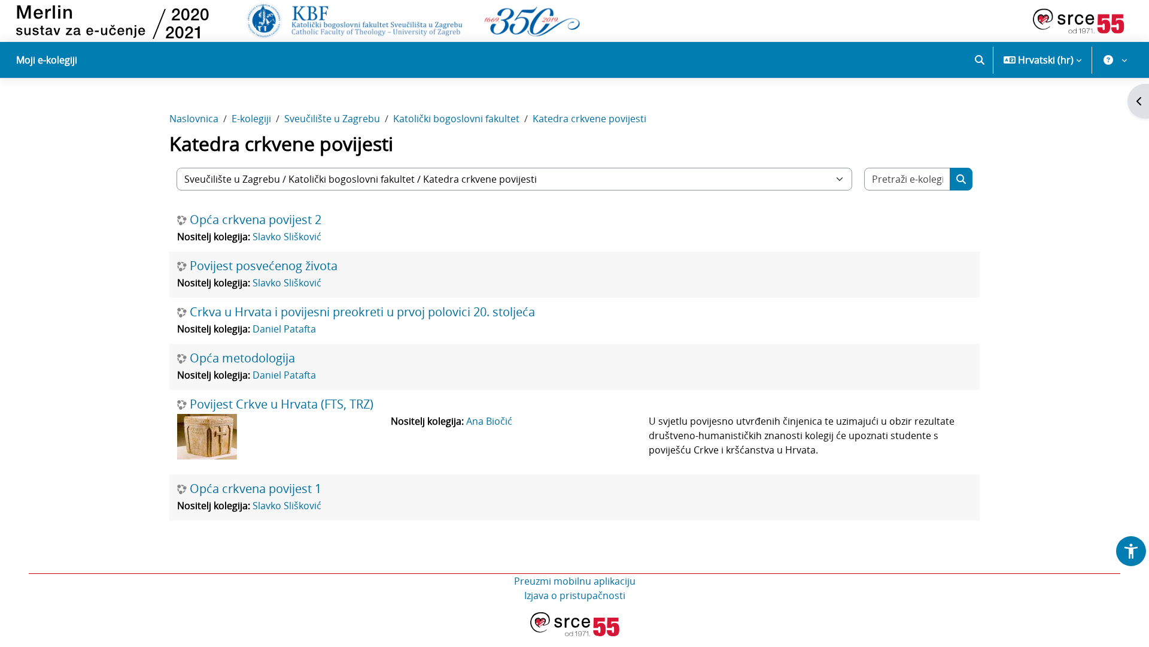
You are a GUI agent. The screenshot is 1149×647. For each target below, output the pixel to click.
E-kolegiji (251, 118)
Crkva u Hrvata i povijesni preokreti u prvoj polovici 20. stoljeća (362, 312)
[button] (979, 60)
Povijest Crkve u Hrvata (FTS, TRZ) (281, 404)
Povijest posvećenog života (264, 266)
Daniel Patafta (284, 328)
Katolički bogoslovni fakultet (456, 118)
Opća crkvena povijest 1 (255, 488)
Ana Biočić (489, 421)
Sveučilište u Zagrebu (332, 118)
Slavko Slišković (287, 236)
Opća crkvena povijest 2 (255, 219)
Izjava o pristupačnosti (574, 595)
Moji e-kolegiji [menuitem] (46, 59)
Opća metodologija (242, 358)
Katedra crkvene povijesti (589, 118)
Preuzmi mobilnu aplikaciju (575, 581)
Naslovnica (193, 118)
